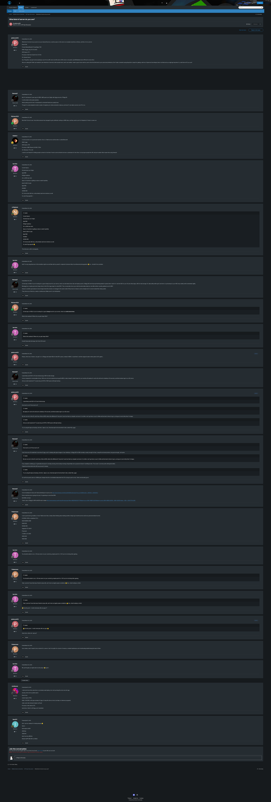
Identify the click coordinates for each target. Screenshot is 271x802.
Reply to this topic (255, 30)
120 (16, 50)
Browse (21, 7)
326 (16, 148)
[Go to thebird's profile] (15, 141)
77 (15, 731)
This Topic (256, 7)
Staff (15, 11)
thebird (15, 135)
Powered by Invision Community (135, 799)
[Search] (261, 7)
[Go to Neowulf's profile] (15, 98)
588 (16, 128)
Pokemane (15, 511)
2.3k (16, 105)
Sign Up (260, 2)
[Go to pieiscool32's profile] (10, 24)
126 (16, 176)
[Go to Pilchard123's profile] (15, 121)
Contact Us (135, 798)
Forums (10, 11)
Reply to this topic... (21, 757)
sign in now (40, 750)
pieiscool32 (18, 23)
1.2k (16, 698)
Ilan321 (15, 719)
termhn (15, 164)
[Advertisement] (33, 80)
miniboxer (15, 686)
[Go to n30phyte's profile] (15, 212)
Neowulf (15, 93)
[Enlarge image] (34, 244)
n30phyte (15, 207)
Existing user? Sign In (249, 2)
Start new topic (242, 30)
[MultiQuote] (23, 67)
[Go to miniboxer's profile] (15, 691)
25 (15, 219)
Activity (26, 7)
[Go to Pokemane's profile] (15, 517)
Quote (26, 66)
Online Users (21, 11)
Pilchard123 (15, 116)
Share (248, 24)
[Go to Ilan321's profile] (15, 724)
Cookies (141, 798)
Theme (129, 798)
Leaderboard (34, 7)
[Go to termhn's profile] (15, 169)
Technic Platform (13, 7)
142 (16, 524)
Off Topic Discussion (26, 24)
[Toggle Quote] (23, 213)
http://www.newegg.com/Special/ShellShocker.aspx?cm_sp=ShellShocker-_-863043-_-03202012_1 (75, 492)
